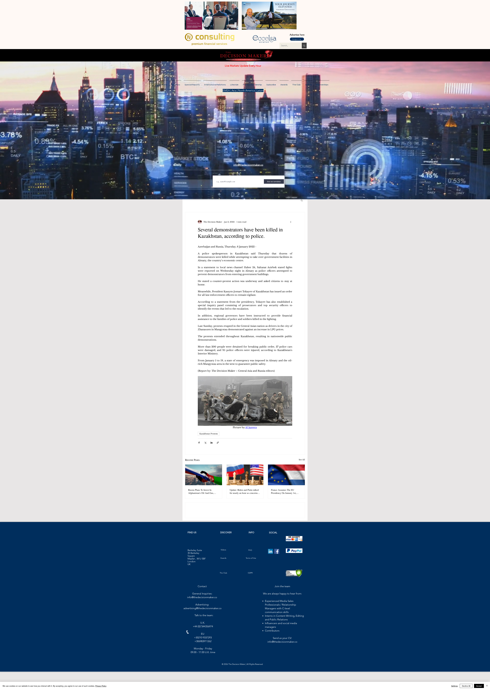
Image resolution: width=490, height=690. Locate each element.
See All (302, 460)
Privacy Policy (100, 686)
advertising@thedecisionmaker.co (202, 626)
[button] (322, 83)
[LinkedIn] (270, 569)
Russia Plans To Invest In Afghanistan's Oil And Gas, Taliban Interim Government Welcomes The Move (201, 491)
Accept (479, 686)
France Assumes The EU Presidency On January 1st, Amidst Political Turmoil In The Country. (286, 491)
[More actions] (290, 221)
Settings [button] (454, 686)
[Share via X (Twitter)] (205, 442)
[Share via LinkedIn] (211, 442)
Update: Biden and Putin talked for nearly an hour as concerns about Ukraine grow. (244, 491)
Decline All (466, 686)
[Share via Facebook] (199, 442)
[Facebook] (276, 569)
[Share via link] (218, 442)
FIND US (192, 550)
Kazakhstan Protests (208, 434)
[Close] (486, 686)
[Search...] (304, 45)
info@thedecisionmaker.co (202, 615)
